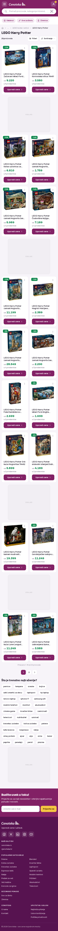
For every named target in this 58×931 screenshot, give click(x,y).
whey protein (9, 736)
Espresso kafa (7, 871)
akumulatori (40, 705)
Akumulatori (34, 882)
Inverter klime (35, 863)
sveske (31, 686)
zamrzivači (42, 711)
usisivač (35, 717)
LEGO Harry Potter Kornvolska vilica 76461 (43, 75)
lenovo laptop (9, 699)
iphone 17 (25, 699)
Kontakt (4, 913)
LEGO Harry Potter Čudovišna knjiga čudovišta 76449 (41, 217)
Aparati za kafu (35, 871)
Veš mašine (6, 882)
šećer (49, 736)
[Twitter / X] (11, 834)
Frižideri (32, 878)
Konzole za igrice (8, 886)
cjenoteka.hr (6, 849)
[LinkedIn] (18, 834)
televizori (7, 717)
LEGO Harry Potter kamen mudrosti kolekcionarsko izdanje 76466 (15, 553)
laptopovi (31, 692)
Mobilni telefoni (36, 874)
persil (30, 742)
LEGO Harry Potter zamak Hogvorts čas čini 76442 (42, 359)
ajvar (22, 736)
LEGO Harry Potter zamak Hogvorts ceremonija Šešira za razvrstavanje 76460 (42, 165)
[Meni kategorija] (4, 4)
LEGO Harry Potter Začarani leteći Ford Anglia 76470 (13, 75)
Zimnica (44, 20)
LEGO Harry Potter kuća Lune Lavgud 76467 (12, 643)
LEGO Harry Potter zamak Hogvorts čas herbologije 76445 (13, 217)
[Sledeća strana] (34, 672)
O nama (4, 909)
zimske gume (9, 711)
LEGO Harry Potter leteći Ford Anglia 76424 (41, 411)
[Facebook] (4, 834)
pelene (45, 723)
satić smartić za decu (12, 692)
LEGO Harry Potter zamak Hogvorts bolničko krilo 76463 (13, 307)
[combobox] (27, 11)
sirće (40, 736)
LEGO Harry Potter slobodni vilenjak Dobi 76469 (42, 463)
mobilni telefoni (10, 705)
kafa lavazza (8, 730)
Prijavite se (48, 808)
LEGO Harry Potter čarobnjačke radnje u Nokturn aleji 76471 (42, 553)
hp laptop (44, 692)
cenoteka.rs (6, 845)
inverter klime (26, 711)
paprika (6, 742)
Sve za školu (27, 20)
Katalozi (10, 20)
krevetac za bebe (11, 723)
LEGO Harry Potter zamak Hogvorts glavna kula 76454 (12, 359)
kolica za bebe (30, 723)
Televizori (33, 886)
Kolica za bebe (7, 863)
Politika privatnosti (39, 917)
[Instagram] (24, 834)
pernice (6, 686)
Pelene (4, 859)
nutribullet (21, 717)
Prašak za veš (7, 878)
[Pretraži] (6, 11)
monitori (26, 705)
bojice (42, 686)
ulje (31, 736)
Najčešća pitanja (38, 909)
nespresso (24, 730)
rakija (36, 730)
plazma (41, 742)
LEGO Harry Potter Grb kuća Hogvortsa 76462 (14, 463)
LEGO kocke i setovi (21, 28)
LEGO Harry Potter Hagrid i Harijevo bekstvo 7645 (41, 307)
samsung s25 (39, 699)
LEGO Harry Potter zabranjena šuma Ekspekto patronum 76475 (41, 643)
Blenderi (33, 859)
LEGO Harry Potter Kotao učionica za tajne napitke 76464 (13, 165)
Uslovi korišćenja (38, 913)
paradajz (19, 742)
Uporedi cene (13, 89)
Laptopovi (33, 867)
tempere (19, 686)
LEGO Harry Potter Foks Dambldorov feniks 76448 (12, 411)
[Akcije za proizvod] (24, 48)
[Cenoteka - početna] (29, 4)
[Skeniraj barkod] (52, 11)
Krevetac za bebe (9, 867)
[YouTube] (31, 834)
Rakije (3, 874)
